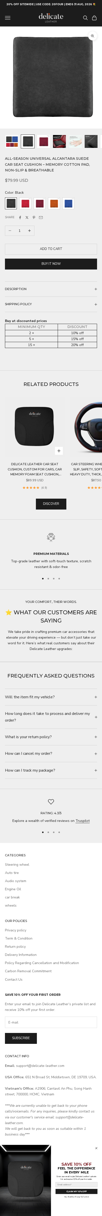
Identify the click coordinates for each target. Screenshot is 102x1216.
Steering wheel (17, 864)
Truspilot (83, 820)
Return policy (15, 946)
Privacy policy (15, 930)
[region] (51, 550)
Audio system (15, 881)
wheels (11, 905)
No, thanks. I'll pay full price (76, 1197)
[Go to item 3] (44, 141)
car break (12, 897)
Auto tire (12, 872)
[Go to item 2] (28, 141)
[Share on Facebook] (20, 217)
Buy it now (51, 264)
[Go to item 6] (91, 141)
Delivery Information (21, 954)
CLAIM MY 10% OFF (76, 1191)
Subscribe (21, 1038)
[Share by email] (41, 217)
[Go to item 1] (12, 141)
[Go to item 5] (75, 141)
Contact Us (14, 979)
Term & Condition (18, 938)
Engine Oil (13, 889)
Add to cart (51, 249)
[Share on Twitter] (27, 217)
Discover (51, 504)
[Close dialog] (96, 1148)
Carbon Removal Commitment (28, 971)
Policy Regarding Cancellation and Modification (42, 963)
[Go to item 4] (59, 141)
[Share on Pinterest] (34, 217)
